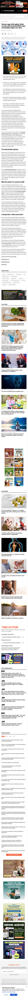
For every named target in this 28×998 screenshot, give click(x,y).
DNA (15, 37)
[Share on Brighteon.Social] (2, 33)
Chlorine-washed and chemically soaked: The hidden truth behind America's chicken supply (13, 827)
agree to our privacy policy (8, 992)
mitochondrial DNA (22, 38)
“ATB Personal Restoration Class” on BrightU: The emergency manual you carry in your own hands (11, 841)
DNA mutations (19, 37)
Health (6, 21)
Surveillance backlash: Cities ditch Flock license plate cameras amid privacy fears (12, 793)
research (4, 284)
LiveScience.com (5, 259)
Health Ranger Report (6, 668)
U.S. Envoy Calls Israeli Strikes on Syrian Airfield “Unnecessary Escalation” (11, 766)
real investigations (6, 282)
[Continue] (25, 971)
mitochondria (16, 38)
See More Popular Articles (14, 854)
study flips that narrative (10, 169)
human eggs (8, 38)
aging (4, 37)
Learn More (6, 994)
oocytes (23, 280)
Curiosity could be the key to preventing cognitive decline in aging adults (11, 533)
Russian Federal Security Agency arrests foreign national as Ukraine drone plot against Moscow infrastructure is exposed (13, 807)
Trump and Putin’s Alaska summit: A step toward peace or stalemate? (11, 371)
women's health (12, 284)
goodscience (24, 37)
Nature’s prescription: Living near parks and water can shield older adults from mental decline (12, 435)
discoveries (12, 37)
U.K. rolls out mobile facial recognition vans (12, 391)
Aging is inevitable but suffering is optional (12, 618)
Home (2, 21)
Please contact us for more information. (9, 649)
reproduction (16, 282)
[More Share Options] (15, 33)
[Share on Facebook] (8, 33)
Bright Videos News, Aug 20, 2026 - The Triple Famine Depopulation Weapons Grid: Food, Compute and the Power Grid (13, 717)
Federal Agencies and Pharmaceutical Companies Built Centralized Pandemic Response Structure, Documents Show (12, 846)
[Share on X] (11, 33)
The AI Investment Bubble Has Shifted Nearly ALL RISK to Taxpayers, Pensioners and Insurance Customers (12, 708)
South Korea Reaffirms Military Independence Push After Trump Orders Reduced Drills (13, 758)
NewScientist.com (5, 261)
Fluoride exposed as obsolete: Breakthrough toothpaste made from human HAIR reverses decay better (12, 325)
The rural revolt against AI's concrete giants (10, 762)
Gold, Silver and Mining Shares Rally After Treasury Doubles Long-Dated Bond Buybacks (11, 836)
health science (3, 38)
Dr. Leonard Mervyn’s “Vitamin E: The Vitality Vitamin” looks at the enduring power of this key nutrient (13, 512)
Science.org (4, 264)
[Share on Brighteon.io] (5, 33)
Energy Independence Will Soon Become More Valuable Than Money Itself (13, 700)
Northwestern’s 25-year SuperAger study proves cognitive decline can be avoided (11, 597)
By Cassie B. (3, 30)
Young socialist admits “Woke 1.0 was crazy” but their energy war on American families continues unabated (12, 818)
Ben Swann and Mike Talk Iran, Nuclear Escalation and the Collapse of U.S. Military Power (12, 684)
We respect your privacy (14, 974)
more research (7, 243)
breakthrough (8, 37)
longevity (12, 38)
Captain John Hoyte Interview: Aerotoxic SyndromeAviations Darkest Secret (11, 724)
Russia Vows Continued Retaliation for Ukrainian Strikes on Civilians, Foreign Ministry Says (13, 745)
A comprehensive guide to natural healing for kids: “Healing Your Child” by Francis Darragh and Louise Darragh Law (12, 413)
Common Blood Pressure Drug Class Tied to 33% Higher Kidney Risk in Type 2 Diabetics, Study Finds (12, 803)
